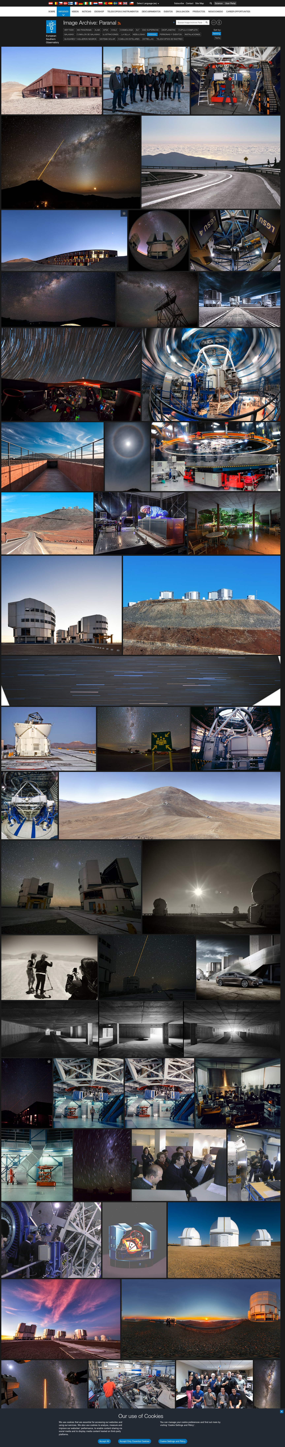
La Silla (125, 34)
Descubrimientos (151, 11)
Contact (189, 3)
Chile (114, 30)
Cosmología (126, 30)
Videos (75, 11)
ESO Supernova (150, 30)
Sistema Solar (107, 39)
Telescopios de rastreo (170, 39)
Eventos (168, 11)
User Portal (230, 3)
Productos (199, 11)
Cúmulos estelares (129, 39)
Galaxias (69, 34)
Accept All (104, 1441)
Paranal (152, 34)
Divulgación (182, 11)
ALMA (97, 30)
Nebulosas (139, 34)
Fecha (217, 38)
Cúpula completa (188, 30)
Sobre (51, 11)
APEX (105, 30)
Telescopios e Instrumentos (123, 11)
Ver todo (69, 30)
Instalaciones (192, 34)
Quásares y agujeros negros (80, 39)
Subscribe (179, 3)
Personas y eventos (171, 34)
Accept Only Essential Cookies (134, 1441)
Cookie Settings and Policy (173, 1441)
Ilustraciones (110, 34)
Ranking (216, 33)
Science (218, 3)
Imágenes (63, 11)
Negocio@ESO (215, 11)
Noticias (86, 11)
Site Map (199, 3)
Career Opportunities (238, 11)
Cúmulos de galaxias (88, 34)
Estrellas (148, 39)
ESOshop (99, 11)
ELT (137, 30)
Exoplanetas (168, 30)
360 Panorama (84, 30)
